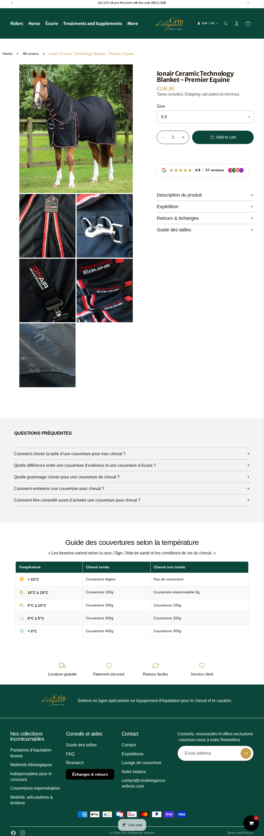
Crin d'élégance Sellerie (137, 833)
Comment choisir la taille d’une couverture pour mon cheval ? (70, 454)
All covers (30, 54)
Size (161, 106)
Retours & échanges (178, 218)
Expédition (167, 206)
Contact (129, 745)
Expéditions (132, 753)
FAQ (70, 753)
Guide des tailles (174, 229)
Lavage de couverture (141, 763)
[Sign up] (246, 753)
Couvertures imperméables (35, 788)
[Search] (226, 23)
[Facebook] (13, 833)
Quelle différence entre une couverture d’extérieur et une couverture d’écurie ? (85, 465)
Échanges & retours (90, 774)
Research (75, 763)
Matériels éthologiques (31, 765)
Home (7, 54)
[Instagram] (22, 833)
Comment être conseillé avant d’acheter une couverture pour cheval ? (77, 500)
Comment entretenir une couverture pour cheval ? (59, 488)
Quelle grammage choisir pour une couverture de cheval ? (67, 477)
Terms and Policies (240, 833)
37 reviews (214, 170)
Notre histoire (134, 771)
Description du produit (179, 195)
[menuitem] (133, 23)
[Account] (236, 23)
